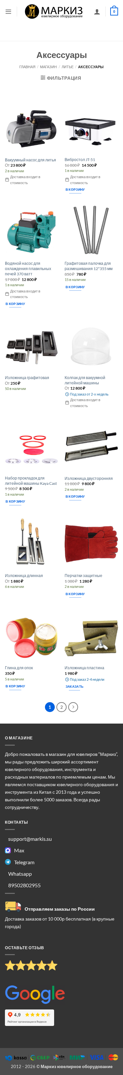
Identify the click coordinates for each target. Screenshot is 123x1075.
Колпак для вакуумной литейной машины (85, 380)
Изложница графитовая (27, 377)
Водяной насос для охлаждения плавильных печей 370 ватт (28, 268)
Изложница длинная (24, 575)
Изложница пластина (84, 667)
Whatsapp (20, 873)
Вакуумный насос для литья (30, 159)
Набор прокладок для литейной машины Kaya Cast (31, 481)
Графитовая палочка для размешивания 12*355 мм (89, 266)
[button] (8, 11)
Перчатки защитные (83, 575)
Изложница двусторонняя (89, 478)
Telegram (24, 862)
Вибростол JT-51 (80, 159)
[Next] (73, 707)
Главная (27, 67)
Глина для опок (19, 667)
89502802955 (24, 885)
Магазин (48, 67)
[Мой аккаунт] (97, 11)
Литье (67, 67)
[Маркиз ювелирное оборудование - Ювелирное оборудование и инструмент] (54, 11)
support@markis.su (30, 839)
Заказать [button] (74, 686)
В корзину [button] (75, 189)
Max (19, 850)
